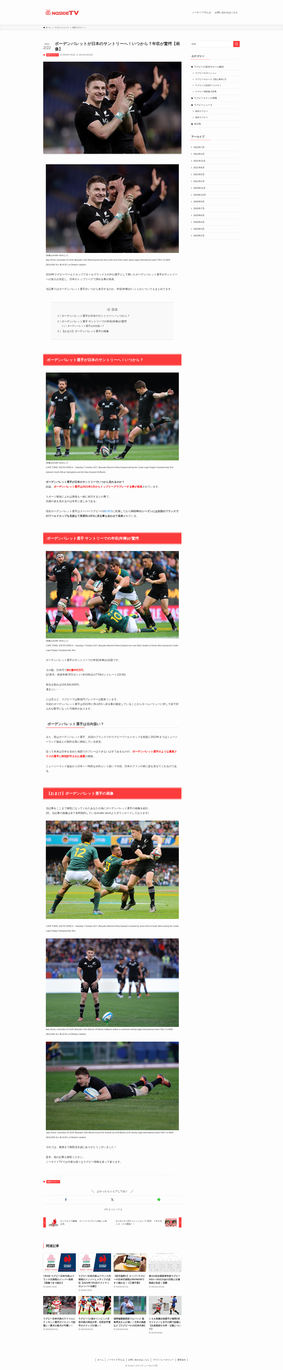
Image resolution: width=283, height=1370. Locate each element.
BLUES (108, 511)
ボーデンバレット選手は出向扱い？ (85, 326)
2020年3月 (199, 229)
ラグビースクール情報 (205, 98)
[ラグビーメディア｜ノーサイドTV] (62, 12)
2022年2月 (199, 154)
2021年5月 (199, 174)
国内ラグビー (52, 55)
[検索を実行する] (236, 44)
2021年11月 (199, 161)
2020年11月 (199, 188)
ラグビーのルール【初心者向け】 (211, 79)
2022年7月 (199, 147)
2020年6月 (199, 215)
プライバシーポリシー (163, 1360)
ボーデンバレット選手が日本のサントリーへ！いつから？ (96, 315)
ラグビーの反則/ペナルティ (208, 85)
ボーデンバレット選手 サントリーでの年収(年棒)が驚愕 (94, 321)
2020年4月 (199, 222)
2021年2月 (199, 181)
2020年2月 (199, 235)
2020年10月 (199, 195)
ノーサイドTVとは (116, 1360)
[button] (65, 1199)
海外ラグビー (201, 117)
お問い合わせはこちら (138, 1360)
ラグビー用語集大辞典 (206, 91)
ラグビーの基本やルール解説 (209, 66)
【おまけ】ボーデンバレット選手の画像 (85, 331)
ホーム (100, 1360)
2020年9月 (199, 201)
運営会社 (181, 1360)
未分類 (197, 124)
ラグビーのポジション (206, 73)
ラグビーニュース (203, 105)
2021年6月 (199, 167)
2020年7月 (199, 208)
